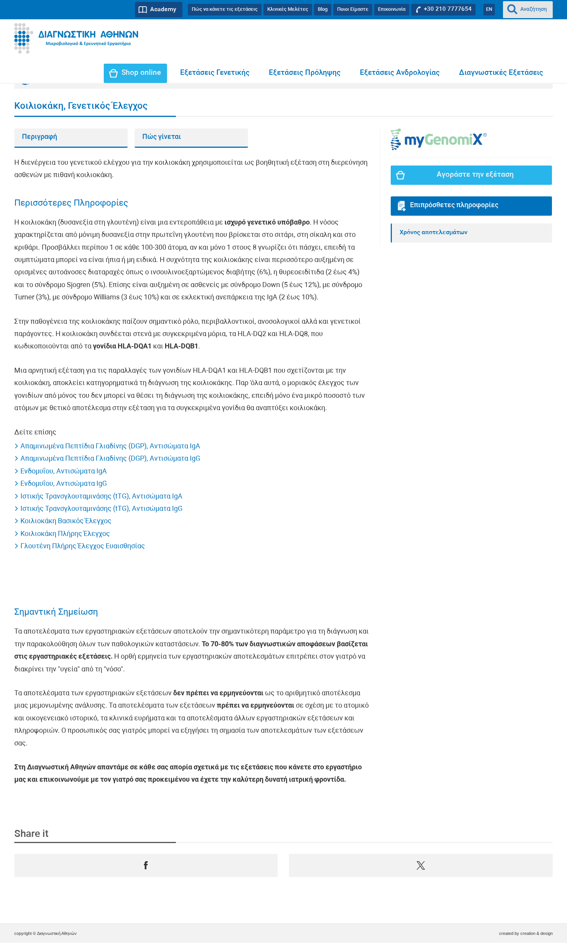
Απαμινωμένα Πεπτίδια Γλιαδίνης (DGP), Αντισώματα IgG (110, 459)
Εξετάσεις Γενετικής (215, 73)
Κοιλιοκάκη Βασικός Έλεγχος (65, 521)
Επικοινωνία (391, 9)
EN (489, 9)
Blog (322, 9)
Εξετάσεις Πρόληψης (305, 73)
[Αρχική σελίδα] (76, 38)
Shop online (141, 73)
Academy (163, 10)
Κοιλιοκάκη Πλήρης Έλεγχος (65, 534)
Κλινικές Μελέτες (287, 9)
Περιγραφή (39, 137)
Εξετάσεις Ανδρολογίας (400, 73)
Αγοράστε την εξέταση (475, 175)
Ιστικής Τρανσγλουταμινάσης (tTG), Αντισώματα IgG (101, 509)
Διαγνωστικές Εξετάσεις (501, 73)
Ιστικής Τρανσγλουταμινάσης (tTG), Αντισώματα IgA (101, 496)
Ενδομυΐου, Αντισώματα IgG (63, 484)
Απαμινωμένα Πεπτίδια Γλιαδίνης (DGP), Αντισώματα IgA (110, 446)
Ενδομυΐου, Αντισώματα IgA (63, 471)
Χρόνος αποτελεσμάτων (433, 233)
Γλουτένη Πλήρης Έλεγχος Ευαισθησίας (82, 546)
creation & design (536, 933)
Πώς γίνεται (161, 137)
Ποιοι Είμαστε (352, 9)
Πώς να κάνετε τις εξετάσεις (225, 9)
